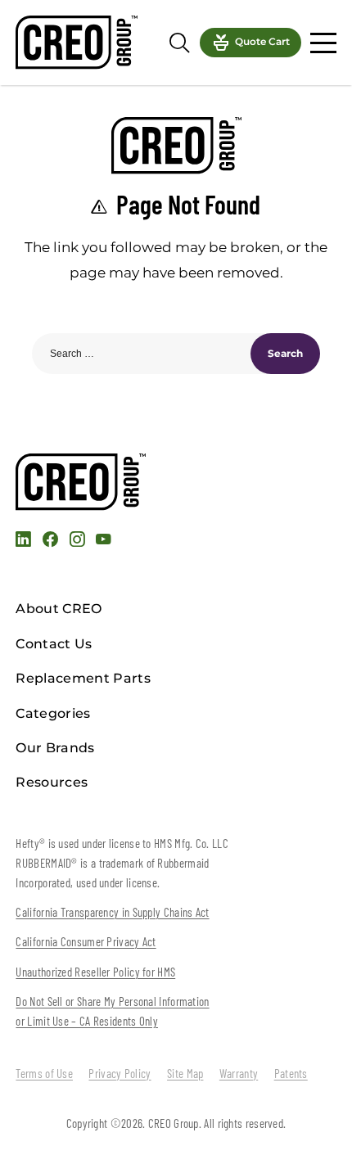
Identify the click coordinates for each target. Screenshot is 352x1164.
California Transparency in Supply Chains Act (112, 912)
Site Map (185, 1073)
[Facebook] (50, 541)
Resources (52, 782)
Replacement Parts (83, 678)
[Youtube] (103, 541)
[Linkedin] (23, 541)
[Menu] (323, 43)
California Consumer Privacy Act (86, 941)
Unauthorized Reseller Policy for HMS (95, 971)
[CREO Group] (76, 42)
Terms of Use (44, 1073)
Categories (53, 713)
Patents (291, 1073)
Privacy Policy (119, 1073)
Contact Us (54, 644)
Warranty (238, 1073)
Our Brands (55, 748)
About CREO (59, 608)
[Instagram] (77, 541)
